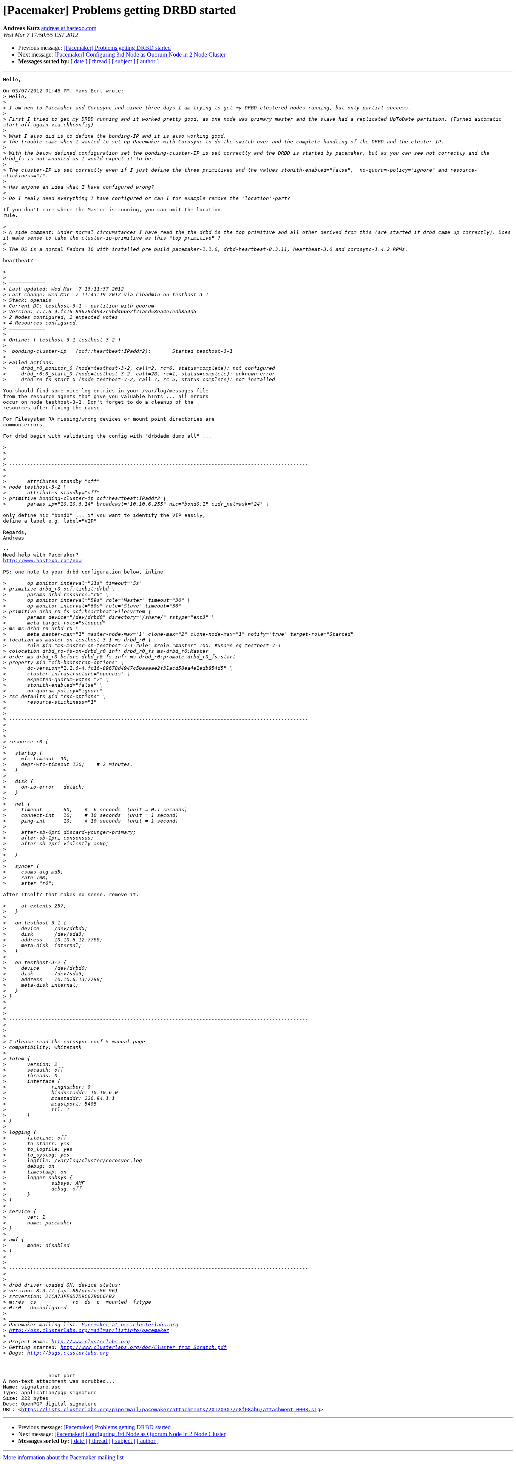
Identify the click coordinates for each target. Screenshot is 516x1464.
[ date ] (79, 61)
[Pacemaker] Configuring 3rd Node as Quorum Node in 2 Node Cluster (140, 54)
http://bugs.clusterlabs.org (68, 1353)
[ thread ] (99, 61)
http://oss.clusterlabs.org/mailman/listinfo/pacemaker (89, 1330)
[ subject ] (123, 61)
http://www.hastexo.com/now (42, 560)
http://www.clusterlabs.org (90, 1341)
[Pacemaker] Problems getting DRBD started (117, 48)
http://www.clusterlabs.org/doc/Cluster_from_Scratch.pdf (143, 1347)
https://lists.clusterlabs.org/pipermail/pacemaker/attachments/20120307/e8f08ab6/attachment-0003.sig (170, 1409)
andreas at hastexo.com (68, 28)
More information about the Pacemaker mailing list (63, 1457)
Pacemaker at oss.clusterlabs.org (130, 1324)
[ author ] (148, 61)
